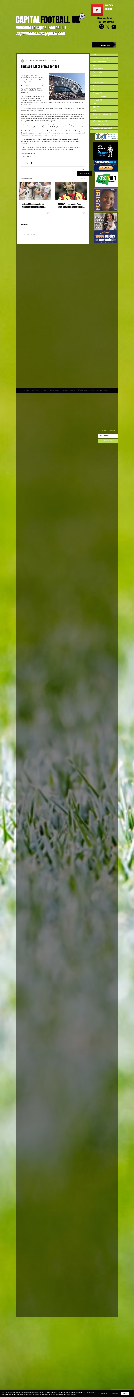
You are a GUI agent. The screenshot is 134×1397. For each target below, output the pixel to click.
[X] (107, 27)
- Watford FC (97, 117)
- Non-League (97, 104)
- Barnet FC (96, 76)
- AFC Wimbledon (99, 62)
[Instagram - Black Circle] (113, 27)
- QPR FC (95, 107)
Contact (95, 131)
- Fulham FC (97, 93)
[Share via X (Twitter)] (27, 163)
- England (96, 86)
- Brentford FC (97, 69)
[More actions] (84, 61)
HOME (94, 55)
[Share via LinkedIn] (32, 163)
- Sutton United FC (99, 111)
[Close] (131, 1393)
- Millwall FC (97, 100)
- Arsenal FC (97, 65)
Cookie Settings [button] (102, 1393)
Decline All (114, 1393)
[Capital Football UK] (97, 10)
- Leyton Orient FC (99, 97)
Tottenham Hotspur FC (28, 153)
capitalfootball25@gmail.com (40, 34)
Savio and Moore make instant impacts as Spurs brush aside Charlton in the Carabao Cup (33, 205)
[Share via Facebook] (22, 163)
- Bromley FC (97, 72)
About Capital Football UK (102, 128)
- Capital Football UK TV (101, 58)
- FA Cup (95, 90)
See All (83, 178)
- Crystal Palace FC (99, 83)
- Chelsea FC (97, 79)
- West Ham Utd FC (99, 121)
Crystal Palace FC (27, 156)
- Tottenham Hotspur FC (101, 114)
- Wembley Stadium (100, 125)
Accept (125, 1393)
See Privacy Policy (70, 1394)
